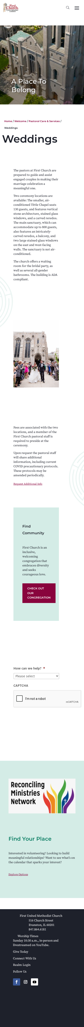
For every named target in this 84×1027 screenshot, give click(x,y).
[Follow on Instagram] (25, 981)
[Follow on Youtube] (34, 981)
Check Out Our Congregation (39, 593)
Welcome (20, 121)
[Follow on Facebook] (16, 981)
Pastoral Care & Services (44, 121)
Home (8, 121)
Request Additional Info (27, 484)
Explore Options (18, 874)
